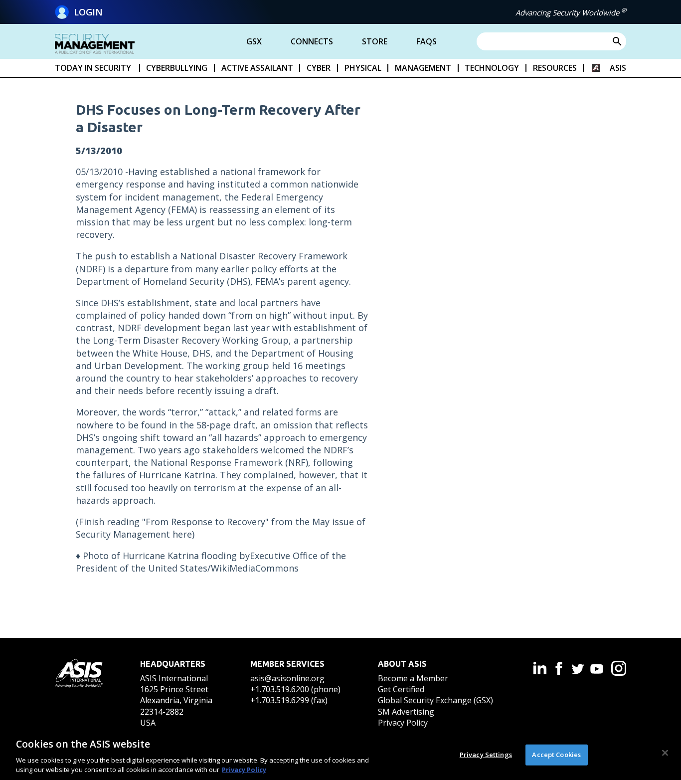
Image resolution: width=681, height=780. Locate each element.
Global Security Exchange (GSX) (435, 700)
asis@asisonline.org (287, 678)
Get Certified (401, 689)
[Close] (665, 753)
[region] (340, 754)
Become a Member (413, 678)
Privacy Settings (486, 754)
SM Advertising (406, 711)
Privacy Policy (403, 722)
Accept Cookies (556, 754)
